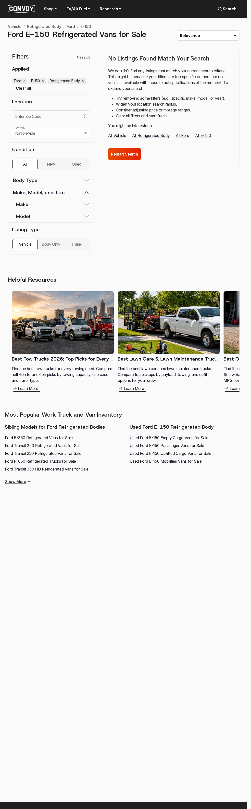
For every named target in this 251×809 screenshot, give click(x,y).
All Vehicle (117, 135)
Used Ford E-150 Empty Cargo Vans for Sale (169, 437)
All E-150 (203, 135)
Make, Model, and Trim (39, 192)
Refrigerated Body (44, 26)
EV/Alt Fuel (76, 8)
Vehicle (15, 26)
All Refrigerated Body (151, 135)
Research (109, 8)
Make (22, 204)
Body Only (51, 244)
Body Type (25, 180)
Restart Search (124, 154)
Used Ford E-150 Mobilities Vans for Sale (166, 461)
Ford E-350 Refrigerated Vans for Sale (39, 437)
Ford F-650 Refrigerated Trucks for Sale (40, 461)
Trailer (76, 244)
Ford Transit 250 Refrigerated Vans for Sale (43, 453)
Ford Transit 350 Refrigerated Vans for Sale (43, 445)
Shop (49, 8)
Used (76, 164)
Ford (71, 26)
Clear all (23, 88)
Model (23, 216)
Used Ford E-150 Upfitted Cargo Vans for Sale (170, 453)
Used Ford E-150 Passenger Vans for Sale (167, 445)
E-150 (85, 26)
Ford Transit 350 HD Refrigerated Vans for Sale (46, 469)
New (51, 164)
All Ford (182, 135)
